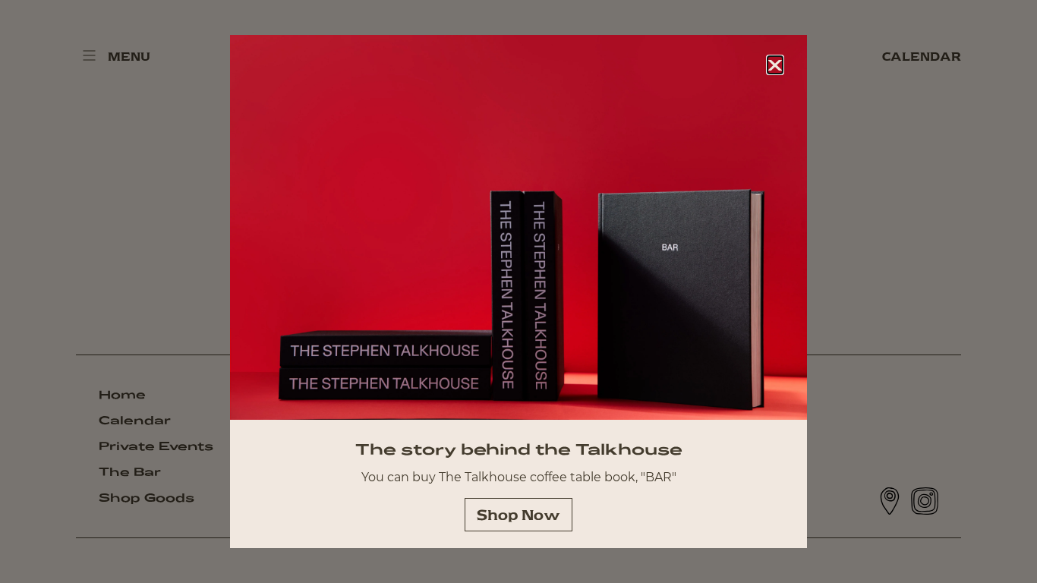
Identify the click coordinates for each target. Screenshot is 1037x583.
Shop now (518, 514)
